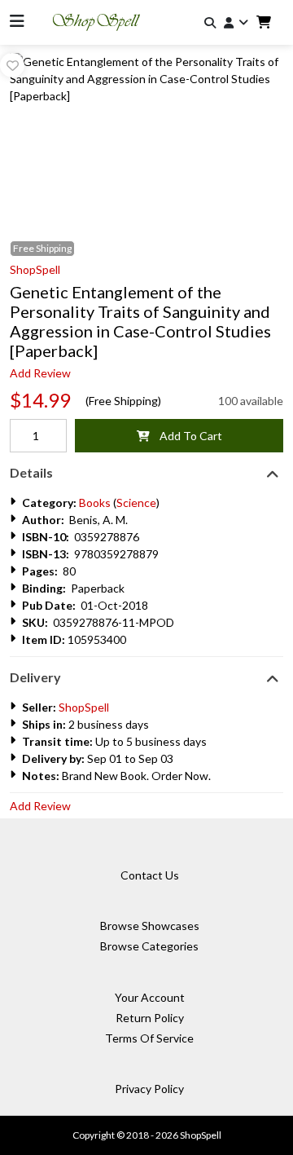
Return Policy (150, 1018)
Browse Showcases (149, 925)
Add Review (40, 373)
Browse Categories (149, 946)
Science (136, 502)
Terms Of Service (149, 1038)
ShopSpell (35, 269)
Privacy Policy (149, 1088)
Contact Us (149, 875)
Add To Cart (186, 436)
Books (95, 502)
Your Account (150, 997)
